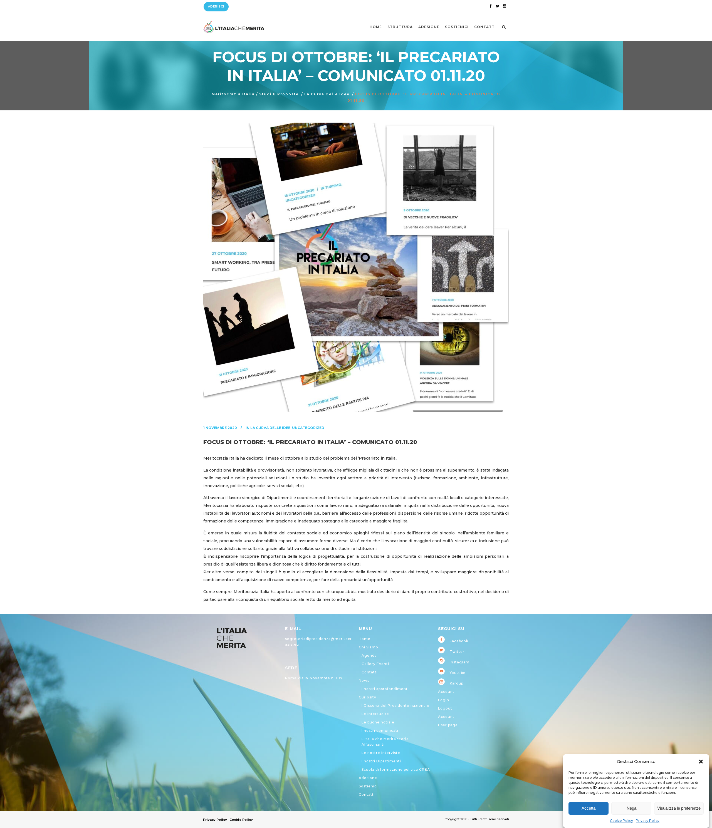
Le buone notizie (378, 722)
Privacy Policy (647, 821)
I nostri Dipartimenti (381, 761)
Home (364, 639)
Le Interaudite (375, 714)
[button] (701, 761)
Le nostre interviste (381, 753)
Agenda (369, 655)
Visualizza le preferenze (679, 808)
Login (443, 700)
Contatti (370, 672)
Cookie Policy (621, 821)
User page (448, 725)
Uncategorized (308, 428)
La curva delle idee (327, 94)
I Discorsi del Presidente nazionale (395, 705)
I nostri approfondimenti (385, 689)
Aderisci (216, 6)
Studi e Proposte (279, 94)
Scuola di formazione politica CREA (396, 769)
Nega (631, 808)
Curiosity (367, 697)
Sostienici (368, 786)
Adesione (368, 778)
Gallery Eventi (375, 664)
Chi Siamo (368, 647)
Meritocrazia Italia (233, 94)
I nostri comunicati (380, 730)
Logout (445, 708)
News (364, 680)
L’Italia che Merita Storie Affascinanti (385, 742)
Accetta (588, 808)
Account (446, 692)
